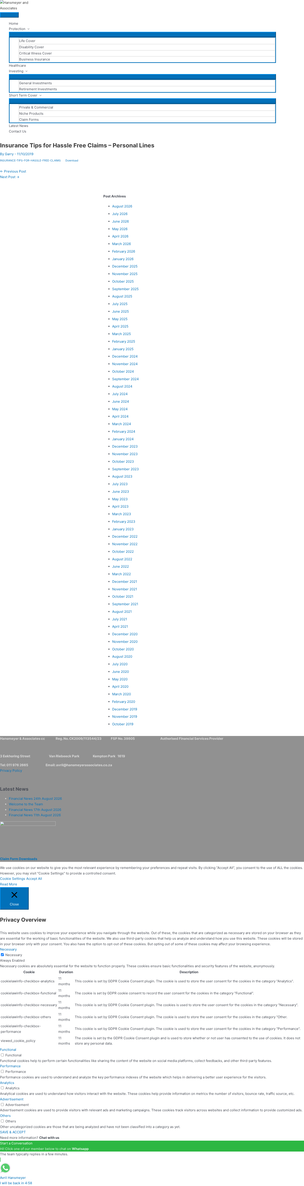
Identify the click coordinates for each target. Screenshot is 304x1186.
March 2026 (121, 244)
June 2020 (120, 671)
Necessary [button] (8, 949)
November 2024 (125, 364)
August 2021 (122, 611)
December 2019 (124, 709)
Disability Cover (31, 47)
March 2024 (121, 424)
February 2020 (123, 702)
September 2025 (125, 289)
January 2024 (123, 439)
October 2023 (123, 461)
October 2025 (123, 281)
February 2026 (123, 251)
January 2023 (123, 529)
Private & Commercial (36, 107)
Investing (16, 71)
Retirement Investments (38, 89)
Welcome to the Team (26, 804)
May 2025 (120, 319)
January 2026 (123, 259)
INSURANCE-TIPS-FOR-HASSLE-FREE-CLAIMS (30, 160)
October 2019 (122, 724)
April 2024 (120, 416)
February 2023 (123, 521)
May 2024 (120, 409)
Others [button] (5, 1116)
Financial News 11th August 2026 (35, 815)
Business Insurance (34, 59)
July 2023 (120, 484)
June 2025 (120, 311)
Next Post (9, 177)
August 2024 (122, 386)
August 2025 (122, 296)
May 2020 (120, 679)
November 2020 (125, 641)
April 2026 (120, 236)
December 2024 (125, 356)
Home (13, 23)
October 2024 (123, 371)
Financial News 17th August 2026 (35, 810)
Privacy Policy (11, 770)
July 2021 (119, 619)
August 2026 (122, 206)
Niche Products (31, 113)
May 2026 (120, 229)
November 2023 (125, 454)
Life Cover (27, 41)
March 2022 (121, 574)
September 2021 (125, 604)
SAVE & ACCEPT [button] (13, 1132)
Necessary (13, 955)
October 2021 (122, 596)
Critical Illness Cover (35, 53)
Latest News (18, 126)
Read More (8, 884)
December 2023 (125, 446)
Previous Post (13, 171)
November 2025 (125, 274)
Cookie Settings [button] (12, 878)
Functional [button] (8, 1049)
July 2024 (120, 394)
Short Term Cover (23, 95)
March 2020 (121, 694)
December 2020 (125, 634)
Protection (17, 29)
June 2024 (120, 401)
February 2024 (123, 431)
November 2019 (124, 716)
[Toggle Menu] (142, 34)
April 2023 (120, 506)
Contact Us (17, 131)
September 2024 (125, 379)
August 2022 (122, 559)
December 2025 (125, 266)
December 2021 (124, 581)
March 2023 (121, 514)
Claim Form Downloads (18, 859)
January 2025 (123, 349)
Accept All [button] (34, 878)
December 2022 (125, 536)
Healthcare (17, 65)
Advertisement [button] (11, 1099)
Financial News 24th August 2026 (35, 798)
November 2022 (125, 544)
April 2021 (120, 626)
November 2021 (124, 589)
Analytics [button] (7, 1083)
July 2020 (120, 664)
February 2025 (123, 341)
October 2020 (123, 649)
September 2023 (125, 469)
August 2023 (122, 476)
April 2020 (120, 686)
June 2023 (120, 491)
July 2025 (120, 304)
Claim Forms (29, 119)
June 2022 (120, 566)
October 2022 (123, 551)
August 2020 (122, 656)
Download (71, 160)
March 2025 (121, 334)
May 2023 (120, 499)
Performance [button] (10, 1066)
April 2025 (120, 326)
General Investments (35, 83)
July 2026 (120, 214)
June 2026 (120, 221)
